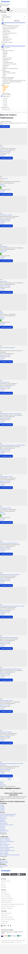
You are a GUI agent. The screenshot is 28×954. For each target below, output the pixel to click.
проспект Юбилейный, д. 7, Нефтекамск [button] (10, 702)
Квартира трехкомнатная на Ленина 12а (10, 574)
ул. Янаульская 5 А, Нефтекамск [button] (8, 148)
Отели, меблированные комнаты (8, 814)
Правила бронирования (6, 902)
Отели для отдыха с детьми (7, 847)
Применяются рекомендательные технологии (11, 942)
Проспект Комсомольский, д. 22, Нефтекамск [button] (11, 670)
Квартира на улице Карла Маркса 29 (9, 543)
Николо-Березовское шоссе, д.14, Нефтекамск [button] (11, 247)
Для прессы (3, 887)
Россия (2, 783)
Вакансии (3, 885)
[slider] (2, 23)
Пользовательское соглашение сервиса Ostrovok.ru (12, 904)
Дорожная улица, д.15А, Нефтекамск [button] (9, 639)
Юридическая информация (7, 900)
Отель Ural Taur (4, 178)
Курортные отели (4, 830)
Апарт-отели (3, 821)
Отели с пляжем (4, 851)
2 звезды (2, 809)
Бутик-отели (3, 832)
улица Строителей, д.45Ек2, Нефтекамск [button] (10, 446)
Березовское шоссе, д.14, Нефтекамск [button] (9, 216)
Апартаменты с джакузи (6, 215)
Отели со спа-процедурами (7, 841)
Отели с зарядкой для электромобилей (10, 854)
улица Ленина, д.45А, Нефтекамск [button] (8, 383)
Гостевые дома (3, 823)
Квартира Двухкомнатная (6, 476)
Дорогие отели (3, 861)
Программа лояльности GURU (7, 906)
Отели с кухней (4, 846)
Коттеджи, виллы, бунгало (6, 824)
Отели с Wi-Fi (3, 843)
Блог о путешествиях (5, 896)
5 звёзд (2, 805)
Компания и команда (5, 881)
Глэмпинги (2, 827)
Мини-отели (3, 817)
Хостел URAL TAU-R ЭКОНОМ (7, 347)
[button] (13, 5)
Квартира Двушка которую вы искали (9, 637)
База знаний (4, 892)
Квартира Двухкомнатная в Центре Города (10, 413)
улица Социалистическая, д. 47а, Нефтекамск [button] (11, 415)
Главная (2, 782)
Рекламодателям (5, 921)
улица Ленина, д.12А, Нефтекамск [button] (8, 576)
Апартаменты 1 (3, 281)
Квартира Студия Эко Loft (6, 700)
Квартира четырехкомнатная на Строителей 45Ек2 (12, 445)
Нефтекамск (3, 785)
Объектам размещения (6, 913)
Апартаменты (3, 818)
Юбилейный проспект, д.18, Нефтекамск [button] (10, 181)
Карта (5, 12)
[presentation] (13, 17)
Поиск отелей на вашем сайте (7, 919)
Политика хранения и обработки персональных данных (13, 940)
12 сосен (2, 147)
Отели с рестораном (5, 840)
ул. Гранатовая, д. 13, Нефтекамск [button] (8, 509)
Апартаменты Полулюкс (6, 732)
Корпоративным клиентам (7, 917)
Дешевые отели (4, 862)
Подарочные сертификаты (7, 908)
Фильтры (3, 10)
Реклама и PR (4, 923)
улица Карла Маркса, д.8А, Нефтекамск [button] (10, 766)
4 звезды (2, 806)
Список (2, 12)
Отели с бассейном (5, 844)
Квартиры (2, 820)
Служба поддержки (5, 894)
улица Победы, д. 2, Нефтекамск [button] (8, 478)
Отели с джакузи (4, 853)
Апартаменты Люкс (5, 382)
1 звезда (2, 811)
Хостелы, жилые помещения (7, 815)
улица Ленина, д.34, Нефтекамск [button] (8, 607)
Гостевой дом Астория (5, 508)
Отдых (1, 867)
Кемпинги (2, 826)
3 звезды (2, 808)
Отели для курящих (5, 849)
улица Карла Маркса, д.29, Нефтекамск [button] (10, 544)
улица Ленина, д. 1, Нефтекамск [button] (8, 314)
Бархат (1, 312)
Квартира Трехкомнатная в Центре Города (10, 669)
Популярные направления (7, 898)
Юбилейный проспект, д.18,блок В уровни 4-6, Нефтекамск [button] (11, 351)
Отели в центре (4, 865)
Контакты (3, 883)
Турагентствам (4, 915)
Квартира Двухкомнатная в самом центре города (12, 606)
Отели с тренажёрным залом (7, 850)
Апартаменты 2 (4, 246)
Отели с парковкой (4, 838)
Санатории (2, 829)
